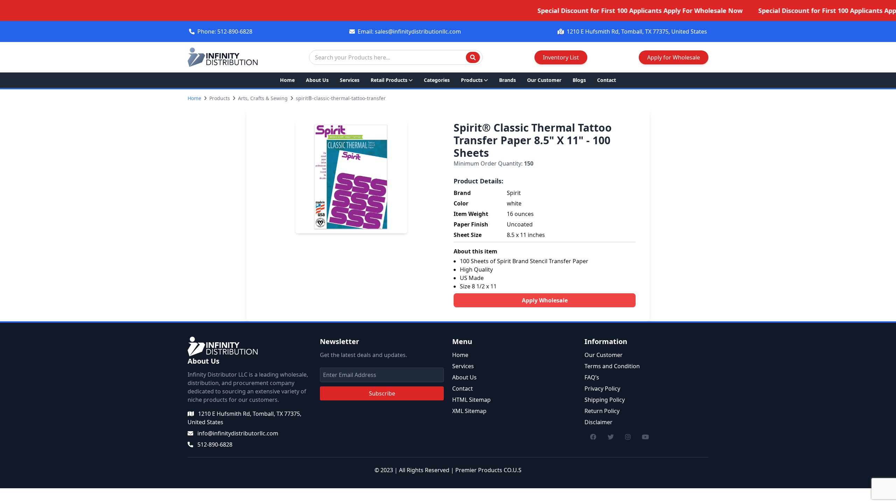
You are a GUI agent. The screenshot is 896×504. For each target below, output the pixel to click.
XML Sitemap (469, 411)
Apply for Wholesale (673, 57)
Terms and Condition (612, 366)
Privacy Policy (602, 388)
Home (287, 80)
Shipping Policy (604, 400)
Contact (606, 80)
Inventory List (561, 57)
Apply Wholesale (545, 300)
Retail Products (389, 80)
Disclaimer (598, 422)
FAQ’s (591, 377)
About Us (317, 80)
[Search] (473, 57)
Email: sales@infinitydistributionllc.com (409, 31)
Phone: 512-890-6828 (224, 31)
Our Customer (544, 80)
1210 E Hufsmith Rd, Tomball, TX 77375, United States (637, 31)
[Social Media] (593, 437)
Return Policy (602, 411)
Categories (437, 80)
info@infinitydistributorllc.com (237, 433)
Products (472, 80)
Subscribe (382, 393)
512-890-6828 (214, 444)
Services (349, 80)
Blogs (579, 80)
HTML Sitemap (471, 400)
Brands (507, 80)
